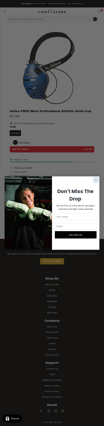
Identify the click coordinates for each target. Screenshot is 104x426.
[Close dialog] (96, 179)
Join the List (75, 234)
